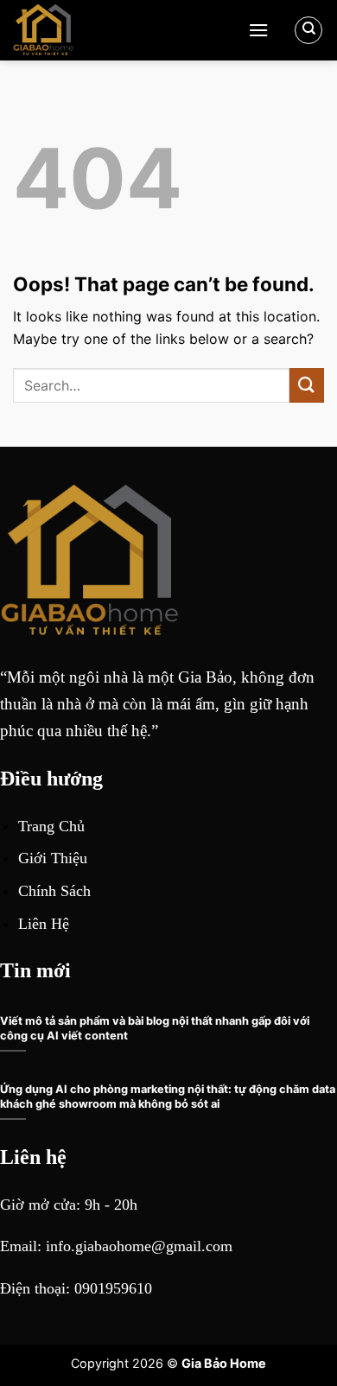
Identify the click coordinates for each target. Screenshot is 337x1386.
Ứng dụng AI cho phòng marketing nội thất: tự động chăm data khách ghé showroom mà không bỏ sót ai (167, 1096)
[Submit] (306, 385)
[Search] (308, 30)
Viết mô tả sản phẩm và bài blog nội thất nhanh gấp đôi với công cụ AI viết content (154, 1028)
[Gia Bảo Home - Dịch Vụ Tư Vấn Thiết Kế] (124, 30)
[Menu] (258, 30)
